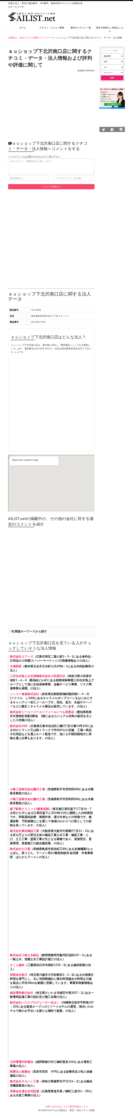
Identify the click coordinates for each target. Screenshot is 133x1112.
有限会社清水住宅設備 (24, 1091)
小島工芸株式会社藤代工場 (27, 789)
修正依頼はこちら (79, 1106)
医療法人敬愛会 (20, 1071)
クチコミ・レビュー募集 (51, 27)
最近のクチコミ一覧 (81, 27)
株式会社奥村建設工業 (24, 831)
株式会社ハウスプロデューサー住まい (35, 1002)
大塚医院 (16, 666)
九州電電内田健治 (21, 1062)
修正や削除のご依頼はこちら (109, 29)
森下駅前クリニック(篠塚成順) (30, 808)
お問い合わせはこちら (56, 1106)
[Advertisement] (51, 104)
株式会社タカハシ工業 (24, 1081)
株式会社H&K (19, 726)
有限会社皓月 (18, 974)
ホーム (22, 27)
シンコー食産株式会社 (24, 694)
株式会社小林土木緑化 (24, 955)
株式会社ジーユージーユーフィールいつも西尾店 (42, 712)
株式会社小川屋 (20, 849)
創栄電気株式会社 (21, 992)
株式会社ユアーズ (21, 656)
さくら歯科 (17, 965)
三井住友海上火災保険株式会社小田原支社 (37, 676)
